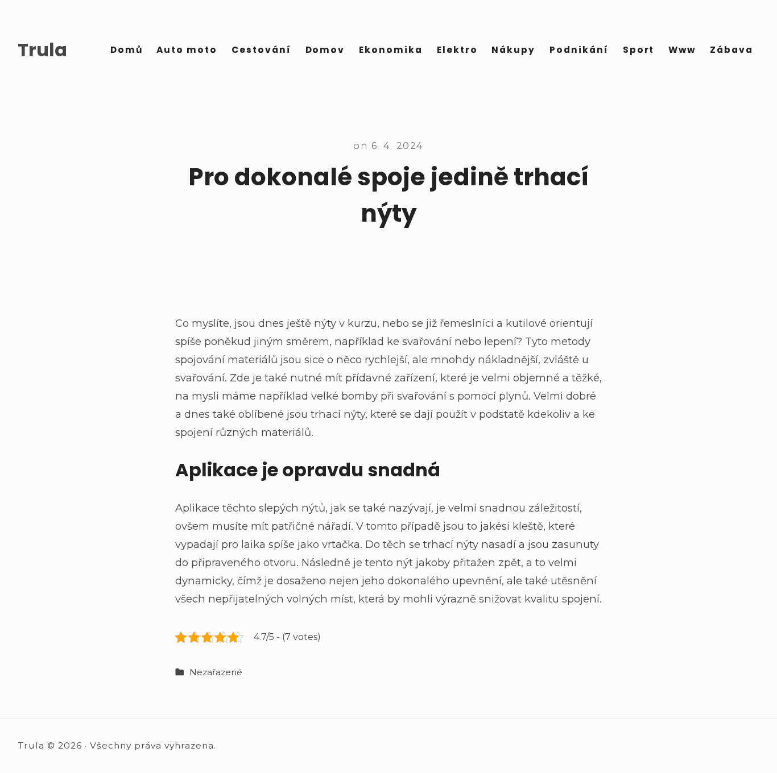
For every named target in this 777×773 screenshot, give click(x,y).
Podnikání (579, 50)
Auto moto (186, 50)
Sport (639, 50)
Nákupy (513, 50)
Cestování (261, 50)
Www (682, 50)
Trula (42, 50)
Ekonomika (391, 50)
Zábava (731, 50)
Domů (126, 50)
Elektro (457, 50)
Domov (325, 50)
